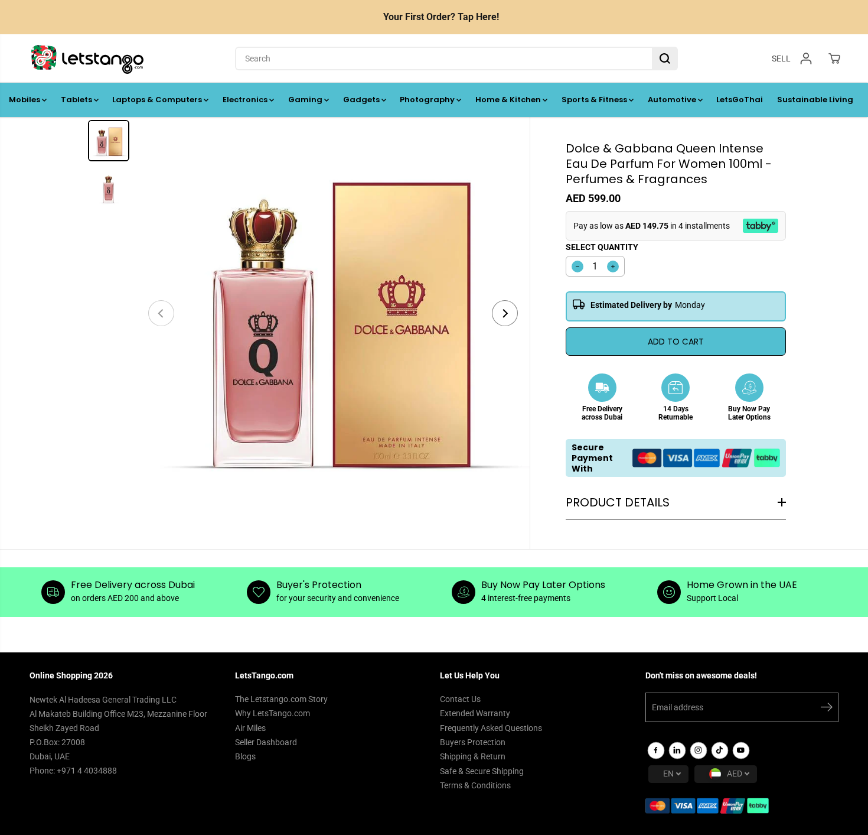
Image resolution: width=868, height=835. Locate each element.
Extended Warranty (475, 713)
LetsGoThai (739, 99)
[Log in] (806, 59)
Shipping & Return (472, 756)
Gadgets (362, 99)
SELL (781, 58)
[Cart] (834, 59)
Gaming (306, 99)
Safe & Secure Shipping (482, 771)
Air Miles (250, 728)
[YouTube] (741, 750)
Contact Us (460, 699)
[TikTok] (719, 750)
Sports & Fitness (595, 99)
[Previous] (161, 313)
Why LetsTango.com (272, 713)
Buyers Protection (472, 742)
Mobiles (25, 99)
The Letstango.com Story (281, 699)
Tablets (77, 99)
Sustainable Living (815, 99)
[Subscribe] (827, 709)
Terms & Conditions (475, 785)
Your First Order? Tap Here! (441, 16)
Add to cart (676, 341)
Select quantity (602, 247)
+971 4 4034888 (87, 770)
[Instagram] (698, 750)
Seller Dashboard (266, 742)
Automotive (673, 99)
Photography (428, 99)
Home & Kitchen (509, 99)
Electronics (246, 99)
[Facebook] (656, 750)
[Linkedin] (677, 750)
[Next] (505, 313)
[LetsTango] (87, 58)
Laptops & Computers (158, 99)
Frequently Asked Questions (491, 728)
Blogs (245, 756)
